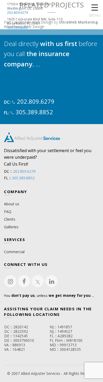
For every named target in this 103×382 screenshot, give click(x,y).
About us (11, 203)
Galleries (11, 226)
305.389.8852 (17, 28)
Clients (9, 219)
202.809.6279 (17, 13)
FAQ (7, 211)
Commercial (14, 251)
